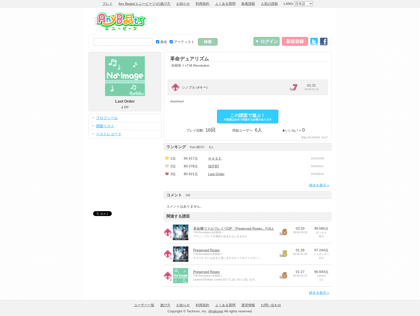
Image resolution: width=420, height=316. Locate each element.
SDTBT (213, 166)
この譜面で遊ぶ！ (248, 117)
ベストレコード (109, 134)
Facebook (323, 41)
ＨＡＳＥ (215, 158)
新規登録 (295, 41)
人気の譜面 (269, 4)
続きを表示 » (319, 185)
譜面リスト (105, 126)
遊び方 (165, 305)
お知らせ (183, 4)
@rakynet (215, 311)
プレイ (107, 4)
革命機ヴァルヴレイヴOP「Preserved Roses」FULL (233, 228)
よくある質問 (225, 4)
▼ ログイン (266, 41)
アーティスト (184, 42)
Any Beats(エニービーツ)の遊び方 (144, 4)
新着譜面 (248, 4)
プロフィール (107, 118)
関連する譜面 (178, 216)
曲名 (163, 42)
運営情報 (248, 305)
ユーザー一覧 (144, 305)
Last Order (216, 174)
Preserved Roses (206, 250)
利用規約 (202, 4)
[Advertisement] (243, 21)
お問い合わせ (271, 305)
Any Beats (121, 21)
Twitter (314, 41)
